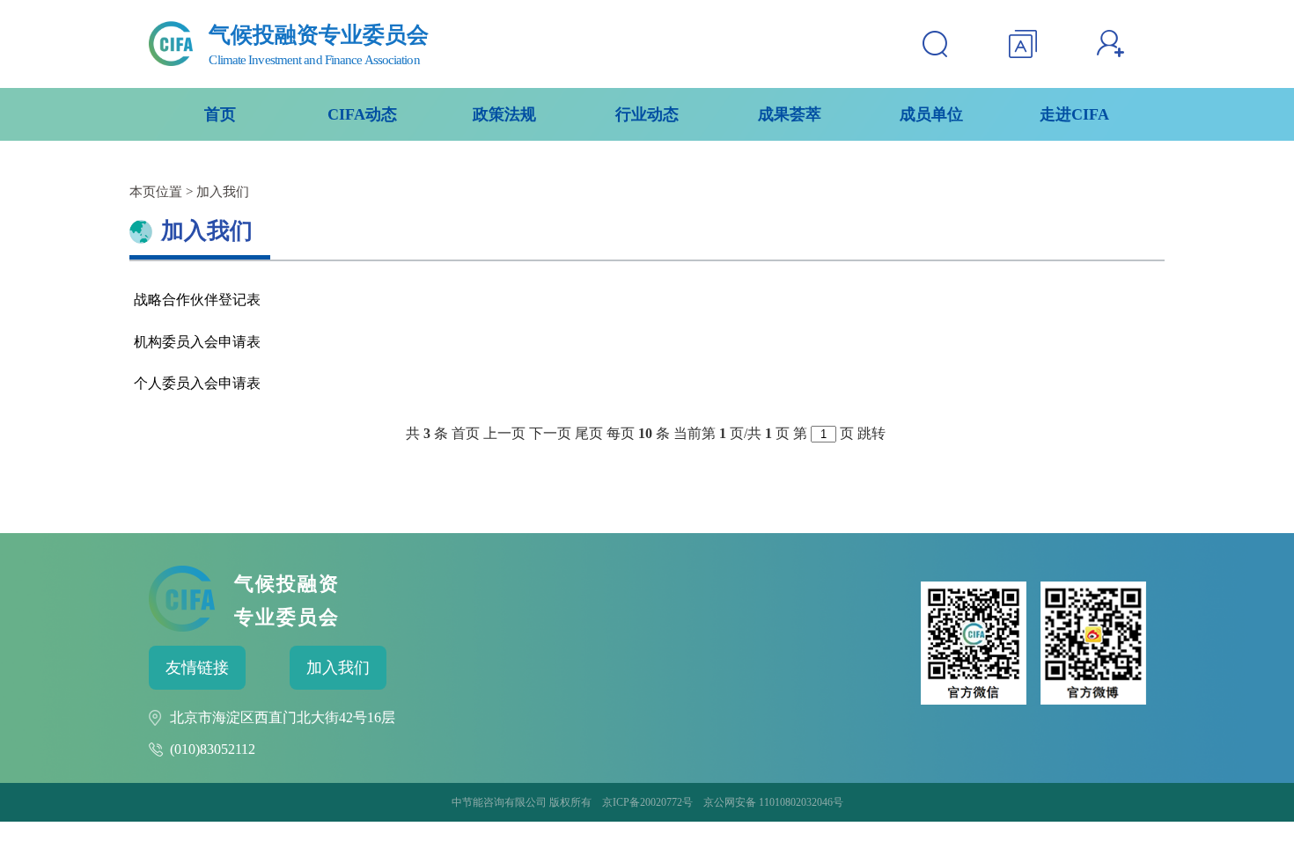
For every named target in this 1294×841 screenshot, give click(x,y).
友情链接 (197, 667)
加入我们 (338, 667)
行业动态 (647, 114)
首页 (220, 114)
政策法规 (504, 114)
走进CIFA (1074, 114)
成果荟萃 (789, 114)
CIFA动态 (362, 114)
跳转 (871, 433)
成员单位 (931, 114)
